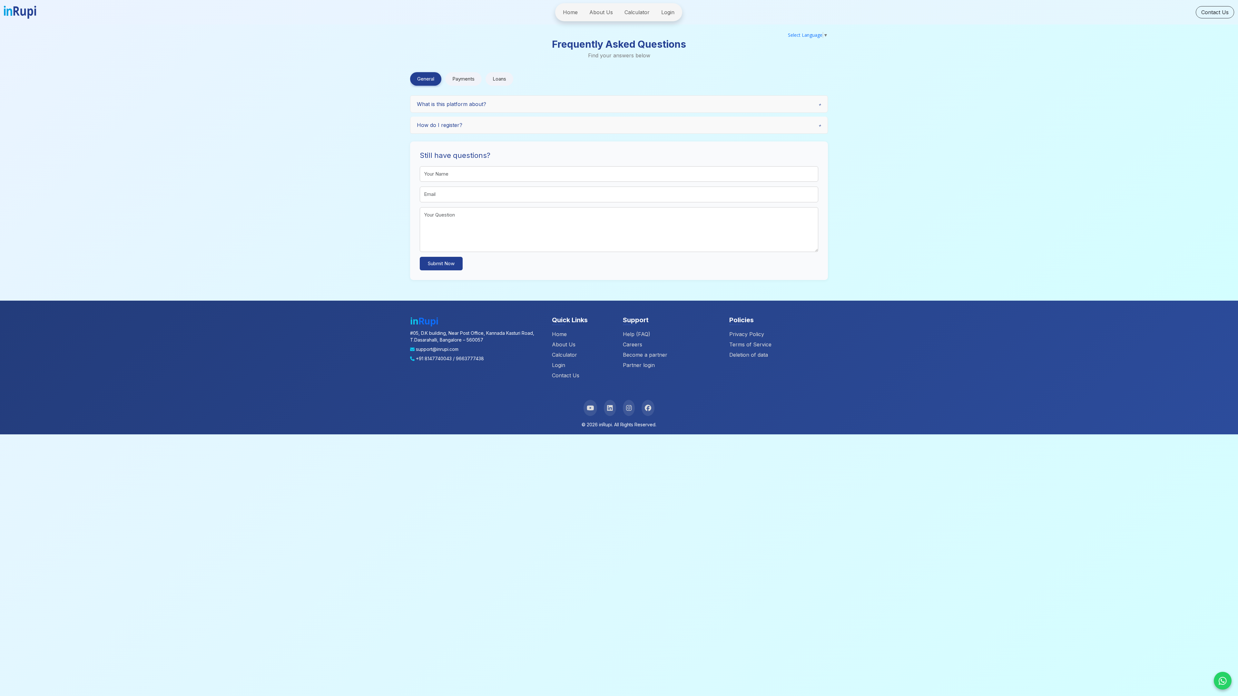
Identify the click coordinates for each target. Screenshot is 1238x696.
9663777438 (470, 358)
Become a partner (645, 355)
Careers (632, 344)
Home (570, 12)
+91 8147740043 (434, 358)
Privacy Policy (746, 334)
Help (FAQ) (636, 334)
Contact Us (1215, 12)
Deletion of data (748, 355)
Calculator (637, 12)
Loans (499, 79)
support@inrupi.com (437, 349)
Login (667, 12)
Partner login (639, 365)
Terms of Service (750, 344)
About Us (601, 12)
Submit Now (441, 263)
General (425, 79)
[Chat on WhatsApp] (1223, 681)
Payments (463, 79)
